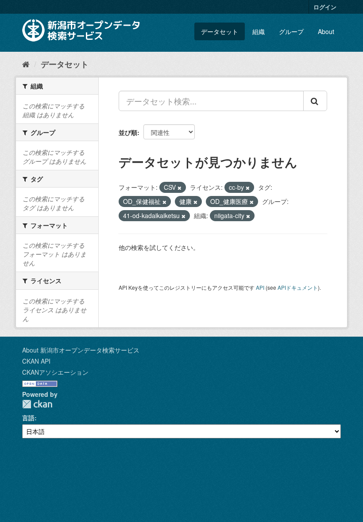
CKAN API (36, 361)
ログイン (324, 7)
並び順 (128, 132)
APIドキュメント (298, 287)
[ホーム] (26, 63)
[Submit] (315, 101)
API (260, 287)
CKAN (37, 404)
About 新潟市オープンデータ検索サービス (80, 349)
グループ (291, 31)
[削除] (180, 187)
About (326, 31)
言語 (28, 417)
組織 (258, 31)
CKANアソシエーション (55, 372)
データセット (219, 31)
